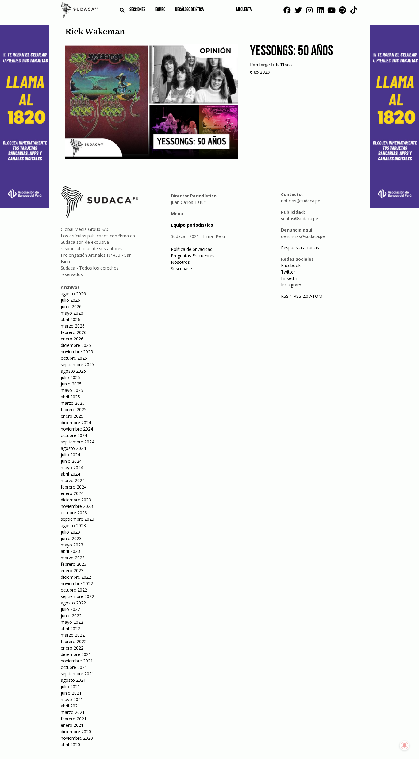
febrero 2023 (73, 564)
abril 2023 (70, 551)
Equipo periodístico (192, 225)
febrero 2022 (73, 641)
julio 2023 (70, 532)
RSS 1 (287, 296)
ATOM (315, 296)
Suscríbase (181, 268)
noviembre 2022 (77, 583)
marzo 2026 (73, 326)
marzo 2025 (73, 403)
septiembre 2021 (77, 674)
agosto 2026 (73, 294)
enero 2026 (72, 339)
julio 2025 (70, 377)
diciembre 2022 (76, 577)
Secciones (137, 9)
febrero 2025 (73, 409)
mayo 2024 (72, 467)
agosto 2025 (73, 371)
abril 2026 (70, 319)
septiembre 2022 (77, 596)
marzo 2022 (73, 635)
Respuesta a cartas (300, 248)
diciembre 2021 (76, 654)
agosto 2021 (73, 680)
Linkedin (289, 278)
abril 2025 (70, 397)
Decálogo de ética (189, 9)
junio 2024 (71, 461)
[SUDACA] (79, 11)
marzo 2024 (73, 480)
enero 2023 (72, 570)
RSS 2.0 (301, 296)
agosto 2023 (73, 525)
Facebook (291, 265)
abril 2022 (70, 628)
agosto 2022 (73, 603)
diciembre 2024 (76, 422)
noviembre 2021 (77, 661)
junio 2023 (71, 538)
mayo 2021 (72, 699)
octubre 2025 (74, 358)
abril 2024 (70, 474)
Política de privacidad (192, 249)
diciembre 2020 (76, 731)
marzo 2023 (73, 558)
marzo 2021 (73, 712)
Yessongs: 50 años (291, 51)
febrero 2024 (73, 487)
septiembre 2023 (77, 519)
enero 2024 (72, 493)
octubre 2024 (74, 435)
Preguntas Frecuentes (192, 256)
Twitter (288, 272)
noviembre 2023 (77, 506)
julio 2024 (70, 455)
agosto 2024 (73, 448)
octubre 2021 (74, 667)
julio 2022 (70, 609)
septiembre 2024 (77, 442)
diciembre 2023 (76, 500)
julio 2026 (70, 300)
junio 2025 (71, 384)
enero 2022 (72, 648)
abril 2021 (70, 706)
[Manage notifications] (404, 745)
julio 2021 (70, 686)
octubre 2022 (74, 590)
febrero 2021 (73, 719)
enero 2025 (72, 416)
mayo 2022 (72, 622)
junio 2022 (71, 616)
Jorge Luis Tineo (275, 65)
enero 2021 (72, 725)
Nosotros (180, 262)
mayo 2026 (72, 313)
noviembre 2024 (77, 429)
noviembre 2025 (77, 352)
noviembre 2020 (77, 738)
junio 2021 (71, 693)
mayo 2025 (72, 390)
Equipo (160, 9)
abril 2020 (70, 744)
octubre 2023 (74, 513)
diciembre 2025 (76, 345)
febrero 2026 (73, 332)
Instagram (291, 285)
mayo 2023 (72, 545)
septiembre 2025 (77, 364)
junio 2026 (71, 306)
